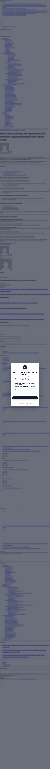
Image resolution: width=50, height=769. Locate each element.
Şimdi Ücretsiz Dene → (24, 397)
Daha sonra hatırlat (25, 401)
